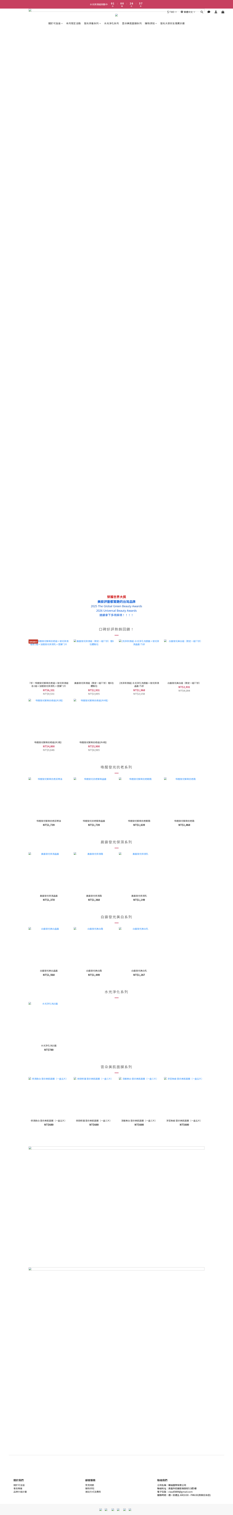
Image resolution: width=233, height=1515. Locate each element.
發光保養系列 (91, 23)
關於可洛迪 (54, 23)
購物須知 (150, 23)
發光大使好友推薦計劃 (172, 23)
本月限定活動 (73, 23)
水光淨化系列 (111, 23)
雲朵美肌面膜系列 (132, 23)
